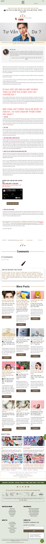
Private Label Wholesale (33, 513)
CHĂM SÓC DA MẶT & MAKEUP (13, 276)
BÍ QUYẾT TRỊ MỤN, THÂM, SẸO (29, 273)
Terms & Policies (12, 531)
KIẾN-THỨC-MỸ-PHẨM (33, 8)
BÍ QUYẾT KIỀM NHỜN (33, 272)
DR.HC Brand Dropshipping (34, 508)
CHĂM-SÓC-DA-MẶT (12, 8)
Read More (6, 317)
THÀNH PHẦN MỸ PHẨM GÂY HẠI (31, 277)
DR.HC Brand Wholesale (33, 510)
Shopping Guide (12, 510)
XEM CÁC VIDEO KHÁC (12, 203)
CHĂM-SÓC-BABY (20, 337)
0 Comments (40, 240)
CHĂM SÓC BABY (11, 275)
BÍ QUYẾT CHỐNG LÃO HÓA (8, 272)
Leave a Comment (5, 259)
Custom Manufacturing (33, 514)
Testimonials (12, 529)
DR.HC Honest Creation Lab (17, 542)
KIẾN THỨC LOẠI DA (20, 275)
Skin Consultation (12, 513)
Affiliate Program (33, 516)
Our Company (12, 522)
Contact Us (12, 532)
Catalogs (12, 526)
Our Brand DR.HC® (12, 523)
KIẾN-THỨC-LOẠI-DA (22, 8)
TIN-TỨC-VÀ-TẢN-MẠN (21, 306)
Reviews (12, 516)
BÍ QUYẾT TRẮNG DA (16, 273)
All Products (12, 508)
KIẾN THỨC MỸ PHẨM (31, 275)
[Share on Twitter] (23, 16)
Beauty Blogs (12, 514)
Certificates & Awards (12, 528)
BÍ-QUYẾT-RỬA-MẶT (35, 300)
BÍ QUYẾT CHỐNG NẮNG (21, 272)
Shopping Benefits (12, 511)
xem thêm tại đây (26, 118)
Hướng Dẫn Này (10, 124)
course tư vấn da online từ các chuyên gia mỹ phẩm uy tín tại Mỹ (23, 222)
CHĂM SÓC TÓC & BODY (27, 276)
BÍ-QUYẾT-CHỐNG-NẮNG (21, 300)
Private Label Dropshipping (34, 511)
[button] (36, 3)
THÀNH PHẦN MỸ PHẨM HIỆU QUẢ (14, 277)
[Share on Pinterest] (24, 16)
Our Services (12, 525)
